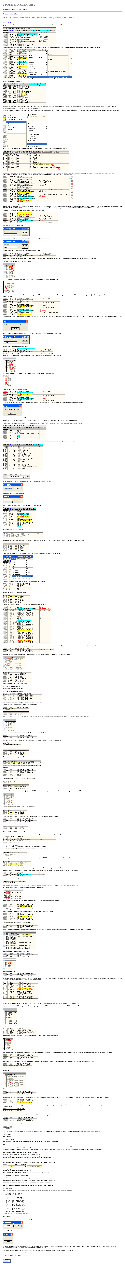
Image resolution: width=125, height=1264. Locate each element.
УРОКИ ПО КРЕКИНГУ (19, 4)
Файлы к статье (7, 22)
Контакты (18, 14)
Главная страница (8, 14)
